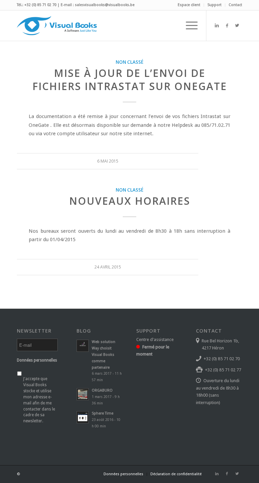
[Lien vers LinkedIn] (217, 26)
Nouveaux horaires (129, 201)
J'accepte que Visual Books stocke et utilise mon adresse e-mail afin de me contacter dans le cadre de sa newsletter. (39, 399)
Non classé (129, 62)
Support (214, 5)
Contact (235, 5)
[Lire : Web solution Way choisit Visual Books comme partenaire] (83, 346)
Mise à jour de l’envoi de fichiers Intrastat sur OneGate (129, 79)
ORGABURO (102, 390)
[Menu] (188, 25)
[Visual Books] (57, 25)
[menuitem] (189, 5)
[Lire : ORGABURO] (83, 394)
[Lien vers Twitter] (237, 26)
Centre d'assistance (155, 339)
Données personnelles (37, 360)
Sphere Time (102, 413)
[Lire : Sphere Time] (83, 417)
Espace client (189, 5)
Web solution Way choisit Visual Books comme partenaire (103, 354)
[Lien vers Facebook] (227, 26)
